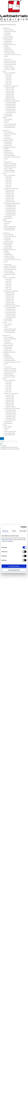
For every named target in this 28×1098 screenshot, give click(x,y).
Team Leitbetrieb (8, 119)
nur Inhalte (3, 445)
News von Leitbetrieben (9, 72)
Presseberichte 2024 (11, 105)
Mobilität (6, 46)
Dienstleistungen (8, 49)
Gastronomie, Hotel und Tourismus (12, 54)
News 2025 (8, 76)
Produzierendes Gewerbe (10, 64)
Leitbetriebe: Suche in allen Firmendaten (10, 449)
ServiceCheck (7, 33)
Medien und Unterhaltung (10, 61)
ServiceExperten (8, 114)
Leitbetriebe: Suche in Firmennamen (9, 447)
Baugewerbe (7, 48)
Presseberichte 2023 (11, 107)
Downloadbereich (8, 115)
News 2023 (8, 79)
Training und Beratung (9, 67)
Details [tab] (14, 530)
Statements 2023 (10, 92)
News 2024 (8, 77)
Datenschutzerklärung (7, 539)
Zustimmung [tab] (5, 530)
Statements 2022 (10, 94)
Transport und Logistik (9, 69)
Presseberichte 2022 (11, 109)
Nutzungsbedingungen (9, 125)
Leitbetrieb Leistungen (8, 38)
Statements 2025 (10, 89)
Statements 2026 (10, 87)
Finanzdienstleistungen (9, 53)
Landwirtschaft (7, 59)
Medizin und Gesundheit (10, 62)
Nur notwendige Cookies (14, 570)
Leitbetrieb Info (6, 28)
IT (4, 58)
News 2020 (8, 84)
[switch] (24, 552)
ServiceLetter (7, 34)
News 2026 (8, 74)
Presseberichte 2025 (11, 104)
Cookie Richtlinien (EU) (9, 127)
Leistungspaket (8, 39)
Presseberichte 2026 (11, 102)
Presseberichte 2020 (11, 112)
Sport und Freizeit (8, 66)
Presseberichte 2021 (10, 110)
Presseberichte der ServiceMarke (12, 101)
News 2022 (8, 81)
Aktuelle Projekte (8, 41)
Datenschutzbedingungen (10, 124)
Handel (6, 56)
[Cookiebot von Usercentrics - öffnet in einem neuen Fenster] (20, 527)
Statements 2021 (10, 96)
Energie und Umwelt (9, 51)
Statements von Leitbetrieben (11, 86)
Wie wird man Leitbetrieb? (10, 31)
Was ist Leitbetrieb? (8, 29)
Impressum (7, 120)
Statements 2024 (10, 91)
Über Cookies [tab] (23, 530)
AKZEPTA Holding (8, 36)
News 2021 (8, 82)
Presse (4, 71)
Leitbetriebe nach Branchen (9, 44)
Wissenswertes (8, 43)
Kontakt (5, 117)
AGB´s (6, 122)
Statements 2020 (10, 97)
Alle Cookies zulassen (14, 566)
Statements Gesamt (10, 99)
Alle (2, 444)
